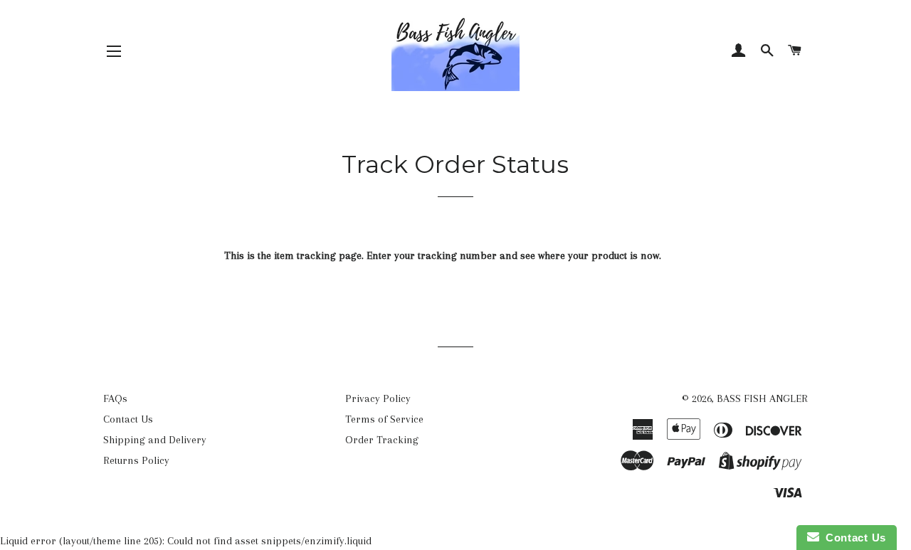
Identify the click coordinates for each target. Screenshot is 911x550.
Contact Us (128, 419)
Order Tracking (381, 439)
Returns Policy (136, 460)
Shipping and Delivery (154, 439)
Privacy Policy (378, 398)
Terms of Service (384, 419)
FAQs (115, 398)
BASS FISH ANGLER (762, 398)
